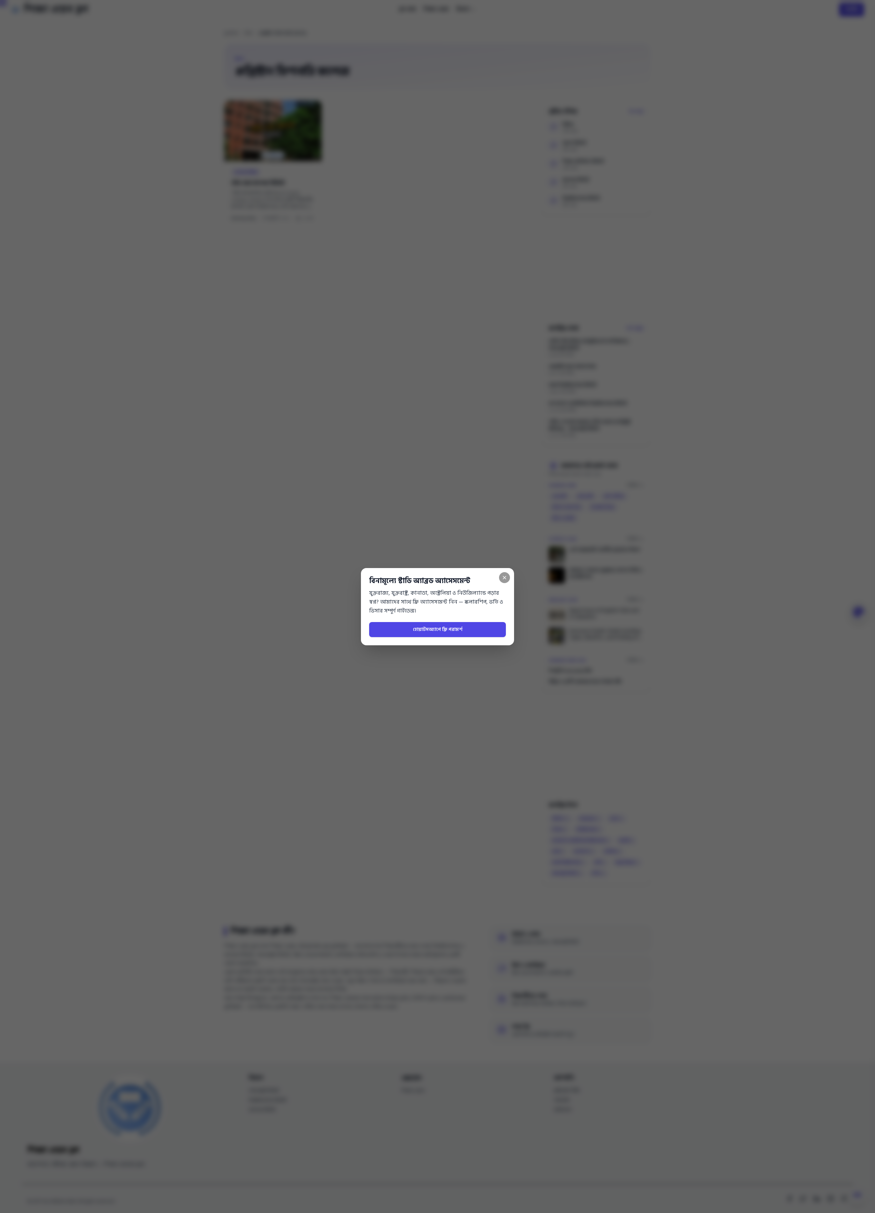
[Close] (504, 577)
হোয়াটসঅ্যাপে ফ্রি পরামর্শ (437, 629)
